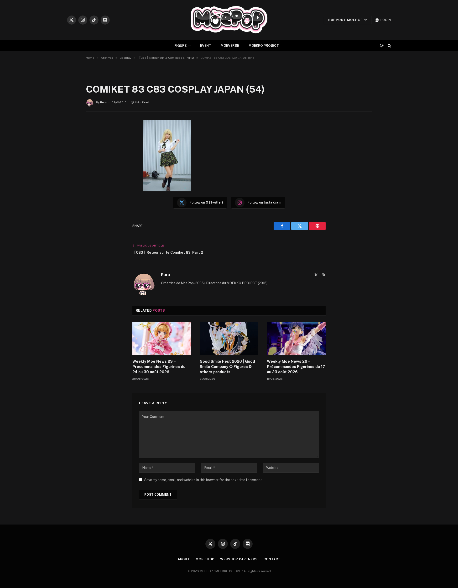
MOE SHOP (205, 559)
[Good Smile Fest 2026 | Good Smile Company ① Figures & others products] (229, 338)
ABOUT (184, 559)
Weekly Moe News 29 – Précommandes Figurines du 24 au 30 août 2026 (158, 366)
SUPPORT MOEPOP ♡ (347, 20)
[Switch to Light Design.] (382, 45)
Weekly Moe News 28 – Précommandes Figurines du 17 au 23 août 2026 (296, 366)
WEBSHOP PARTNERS (239, 559)
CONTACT (272, 559)
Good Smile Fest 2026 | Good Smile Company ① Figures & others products (227, 366)
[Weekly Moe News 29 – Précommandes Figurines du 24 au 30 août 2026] (161, 338)
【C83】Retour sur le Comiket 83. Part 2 (167, 252)
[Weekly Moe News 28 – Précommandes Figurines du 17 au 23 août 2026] (296, 338)
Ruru (103, 102)
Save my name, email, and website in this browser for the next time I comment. (203, 480)
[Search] (389, 45)
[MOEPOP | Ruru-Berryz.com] (229, 20)
